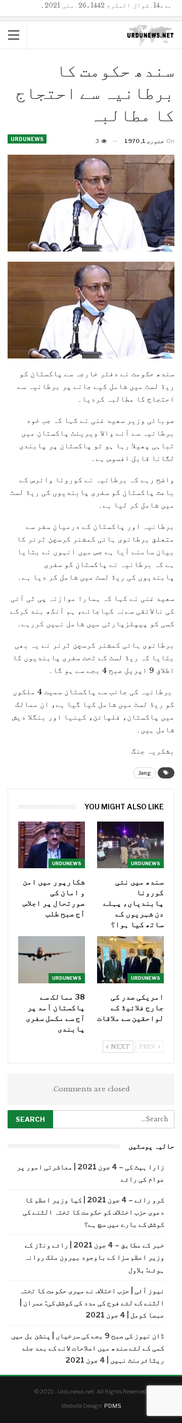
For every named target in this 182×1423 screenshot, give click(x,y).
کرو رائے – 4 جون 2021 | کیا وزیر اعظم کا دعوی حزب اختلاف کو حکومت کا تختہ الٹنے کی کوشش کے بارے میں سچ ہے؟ (93, 1211)
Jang (145, 773)
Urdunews (27, 139)
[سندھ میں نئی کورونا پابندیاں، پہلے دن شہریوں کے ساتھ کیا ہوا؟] (130, 845)
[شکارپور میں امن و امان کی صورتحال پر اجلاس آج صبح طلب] (51, 845)
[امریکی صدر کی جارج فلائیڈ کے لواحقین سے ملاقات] (130, 959)
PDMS (112, 1405)
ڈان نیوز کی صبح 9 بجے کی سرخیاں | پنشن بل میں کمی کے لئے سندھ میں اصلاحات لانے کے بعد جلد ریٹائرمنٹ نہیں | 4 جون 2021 (87, 1347)
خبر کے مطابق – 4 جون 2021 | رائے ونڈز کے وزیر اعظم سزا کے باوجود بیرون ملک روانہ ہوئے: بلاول (94, 1256)
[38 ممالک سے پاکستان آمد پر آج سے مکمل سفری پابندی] (51, 959)
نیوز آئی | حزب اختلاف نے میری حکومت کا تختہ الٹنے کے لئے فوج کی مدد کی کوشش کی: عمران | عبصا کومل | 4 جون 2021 (91, 1302)
